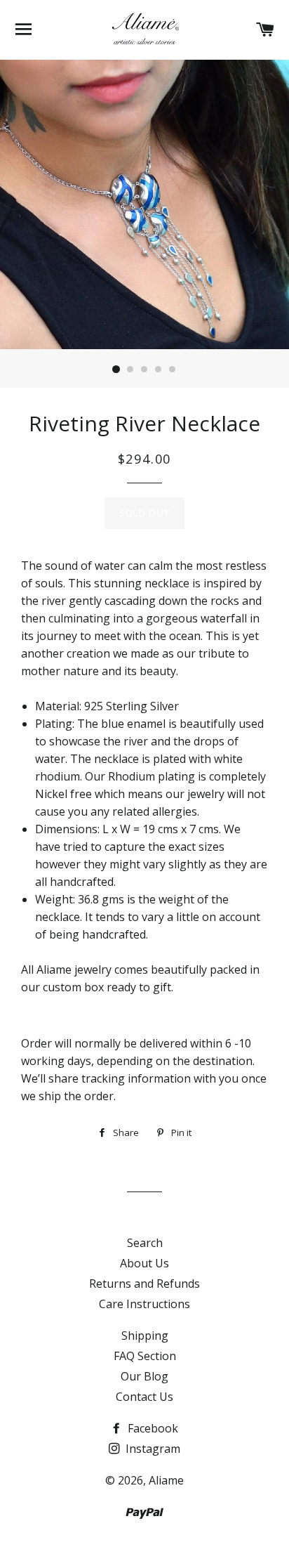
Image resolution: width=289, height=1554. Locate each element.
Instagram (151, 1448)
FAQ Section (145, 1356)
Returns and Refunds (144, 1283)
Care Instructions (144, 1304)
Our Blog (144, 1376)
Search (145, 1243)
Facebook (151, 1428)
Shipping (144, 1335)
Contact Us (144, 1396)
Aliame (166, 1480)
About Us (144, 1263)
